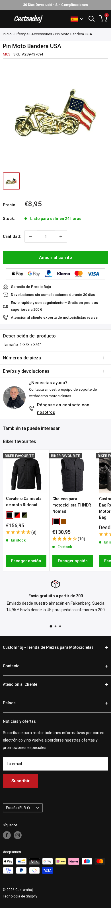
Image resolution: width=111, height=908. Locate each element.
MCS (6, 54)
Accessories (41, 34)
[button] (18, 532)
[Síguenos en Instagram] (18, 835)
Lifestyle (21, 34)
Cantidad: (12, 236)
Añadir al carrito (55, 257)
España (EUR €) (18, 808)
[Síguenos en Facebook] (7, 835)
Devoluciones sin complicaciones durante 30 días (53, 295)
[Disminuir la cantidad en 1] (31, 236)
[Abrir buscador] (92, 19)
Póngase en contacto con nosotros (63, 408)
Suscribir (20, 780)
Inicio (7, 34)
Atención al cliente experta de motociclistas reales (54, 317)
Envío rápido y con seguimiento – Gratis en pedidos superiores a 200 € (54, 306)
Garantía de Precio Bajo (31, 287)
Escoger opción (26, 561)
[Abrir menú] (6, 19)
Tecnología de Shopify (20, 896)
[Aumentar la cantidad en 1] (61, 236)
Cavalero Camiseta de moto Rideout (24, 501)
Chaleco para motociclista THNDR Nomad (71, 505)
